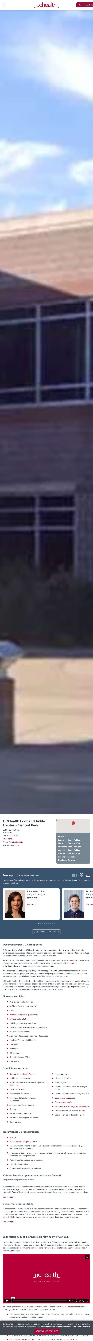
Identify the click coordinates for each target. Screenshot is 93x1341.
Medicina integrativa (18, 1014)
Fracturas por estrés (63, 1102)
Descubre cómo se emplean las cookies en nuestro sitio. (65, 1327)
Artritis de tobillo (16, 1082)
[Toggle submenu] (3, 4)
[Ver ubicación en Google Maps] (73, 826)
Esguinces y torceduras (65, 1098)
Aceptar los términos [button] (46, 1331)
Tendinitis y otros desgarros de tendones (72, 1106)
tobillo (71, 960)
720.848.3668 (15, 842)
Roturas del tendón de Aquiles (22, 1074)
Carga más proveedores (46, 932)
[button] (38, 923)
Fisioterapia (14, 1044)
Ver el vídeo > (9, 1197)
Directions (7, 839)
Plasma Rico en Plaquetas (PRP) (23, 1141)
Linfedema (14, 1019)
